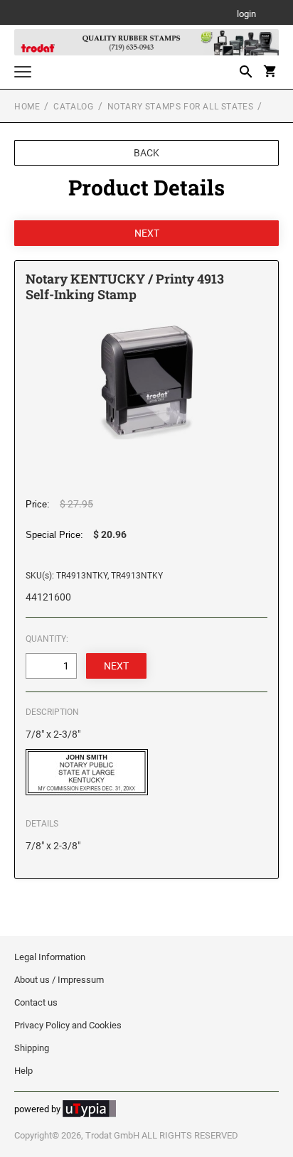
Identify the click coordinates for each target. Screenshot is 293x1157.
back (146, 152)
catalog (73, 107)
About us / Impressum (59, 979)
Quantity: (47, 639)
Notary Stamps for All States (180, 107)
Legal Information (49, 957)
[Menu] (23, 73)
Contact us (36, 1002)
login (246, 14)
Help (23, 1070)
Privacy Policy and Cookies (68, 1025)
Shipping (31, 1048)
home (27, 107)
